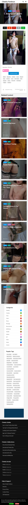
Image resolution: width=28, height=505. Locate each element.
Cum (15, 366)
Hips (4, 78)
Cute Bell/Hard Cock (10, 248)
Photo (13, 224)
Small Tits (16, 389)
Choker (13, 76)
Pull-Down (16, 385)
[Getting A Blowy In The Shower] (14, 210)
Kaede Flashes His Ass (10, 165)
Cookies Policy (6, 492)
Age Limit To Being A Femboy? (9, 433)
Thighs (4, 82)
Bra (8, 360)
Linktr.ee (7, 472)
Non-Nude (17, 78)
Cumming (10, 368)
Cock (18, 76)
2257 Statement (6, 494)
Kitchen (8, 78)
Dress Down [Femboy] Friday (9, 444)
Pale (21, 78)
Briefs (4, 76)
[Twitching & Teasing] (14, 148)
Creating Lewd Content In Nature (9, 430)
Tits (9, 400)
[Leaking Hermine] (14, 294)
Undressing (10, 402)
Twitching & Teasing (9, 144)
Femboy (5, 100)
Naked (9, 379)
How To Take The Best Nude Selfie (10, 425)
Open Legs (16, 381)
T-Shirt (9, 393)
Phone (9, 224)
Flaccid (21, 76)
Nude (9, 381)
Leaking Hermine (8, 289)
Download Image (13, 73)
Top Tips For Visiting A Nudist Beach (10, 427)
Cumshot (10, 371)
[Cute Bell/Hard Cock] (14, 252)
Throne (7, 475)
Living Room (10, 375)
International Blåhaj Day (8, 455)
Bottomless (17, 358)
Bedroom (16, 356)
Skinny (17, 387)
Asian (9, 354)
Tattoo (9, 395)
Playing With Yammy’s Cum (12, 268)
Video (9, 100)
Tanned (16, 393)
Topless (9, 82)
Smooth (13, 80)
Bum (15, 362)
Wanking (10, 404)
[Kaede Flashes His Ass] (14, 169)
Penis (9, 80)
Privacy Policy (6, 489)
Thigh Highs (17, 395)
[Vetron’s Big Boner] (14, 127)
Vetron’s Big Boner (9, 123)
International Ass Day (7, 452)
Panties (4, 80)
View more (15, 502)
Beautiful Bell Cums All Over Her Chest (12, 186)
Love (6, 70)
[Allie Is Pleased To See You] (14, 107)
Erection (18, 371)
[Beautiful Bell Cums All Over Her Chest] (14, 190)
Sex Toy (10, 387)
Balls (9, 356)
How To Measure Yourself (8, 435)
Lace (12, 78)
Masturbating (11, 377)
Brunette (9, 76)
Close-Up (17, 364)
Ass (15, 354)
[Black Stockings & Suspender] (14, 231)
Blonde (9, 358)
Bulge (9, 362)
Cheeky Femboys (8, 2)
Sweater (17, 391)
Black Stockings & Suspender (12, 227)
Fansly (6, 464)
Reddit (7, 469)
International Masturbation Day (9, 450)
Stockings (19, 80)
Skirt (9, 389)
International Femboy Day (8, 447)
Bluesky (7, 467)
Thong (15, 398)
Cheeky (10, 364)
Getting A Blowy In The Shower (10, 207)
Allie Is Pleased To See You (12, 102)
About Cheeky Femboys (8, 484)
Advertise (5, 486)
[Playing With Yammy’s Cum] (14, 273)
